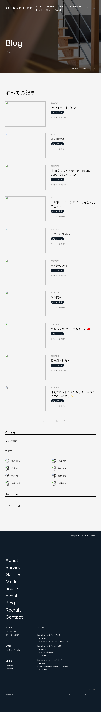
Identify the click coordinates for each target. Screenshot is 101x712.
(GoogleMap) (65, 641)
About (39, 6)
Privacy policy (90, 695)
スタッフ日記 (11, 441)
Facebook (9, 668)
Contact (14, 617)
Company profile (75, 695)
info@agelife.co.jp (13, 650)
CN (94, 8)
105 (56, 421)
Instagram (9, 665)
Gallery (61, 6)
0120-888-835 (11, 632)
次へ (64, 421)
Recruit (58, 10)
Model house (75, 6)
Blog (48, 10)
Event (39, 10)
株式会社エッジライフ (80, 68)
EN (90, 8)
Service (50, 6)
